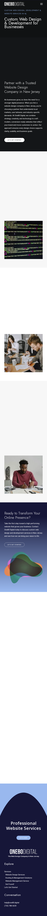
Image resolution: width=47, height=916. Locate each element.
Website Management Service (17, 881)
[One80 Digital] (14, 4)
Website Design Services (15, 875)
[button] (41, 4)
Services (7, 871)
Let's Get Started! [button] (14, 140)
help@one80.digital (11, 903)
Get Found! (9, 884)
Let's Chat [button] (23, 837)
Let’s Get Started (11, 887)
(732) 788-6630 (10, 906)
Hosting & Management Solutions (18, 878)
